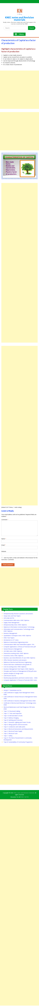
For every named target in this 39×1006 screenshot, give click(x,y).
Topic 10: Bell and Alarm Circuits (13, 715)
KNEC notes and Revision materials (19, 18)
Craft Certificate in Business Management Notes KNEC (20, 701)
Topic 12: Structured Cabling (12, 711)
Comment (4, 519)
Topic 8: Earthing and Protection (13, 720)
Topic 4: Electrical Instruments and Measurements (18, 729)
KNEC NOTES (25, 797)
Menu (21, 34)
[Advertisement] (19, 90)
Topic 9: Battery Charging (11, 718)
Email (3, 545)
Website (3, 551)
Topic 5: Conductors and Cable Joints (14, 727)
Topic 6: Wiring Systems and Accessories (15, 724)
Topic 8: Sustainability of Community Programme (18, 742)
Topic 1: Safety (8, 736)
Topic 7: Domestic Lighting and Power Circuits (17, 722)
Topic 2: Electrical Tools (11, 733)
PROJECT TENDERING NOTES (12, 690)
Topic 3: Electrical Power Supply (13, 731)
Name (3, 539)
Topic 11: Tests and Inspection (13, 713)
